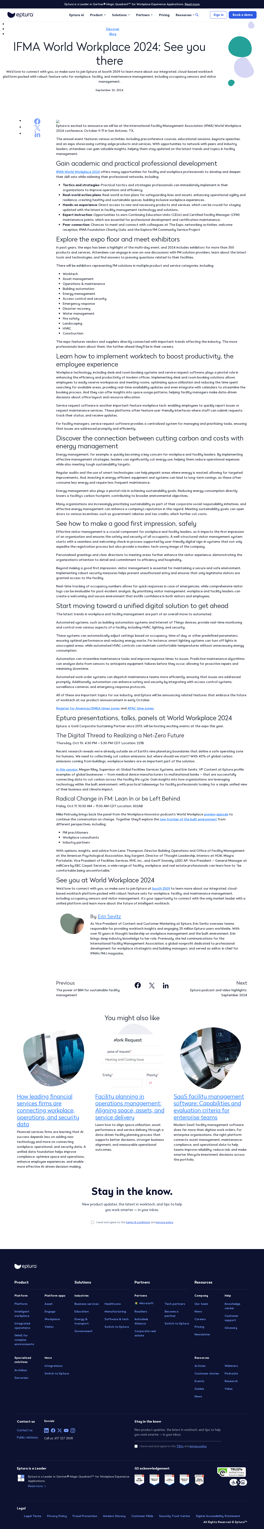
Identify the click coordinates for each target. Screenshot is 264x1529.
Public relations (27, 1437)
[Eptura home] (20, 15)
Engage (50, 1311)
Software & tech (117, 1319)
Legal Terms (32, 1516)
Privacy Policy (57, 1516)
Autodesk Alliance (141, 1321)
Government (83, 1331)
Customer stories (206, 1373)
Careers (200, 1319)
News (198, 1311)
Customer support (231, 1318)
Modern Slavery (114, 1516)
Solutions (119, 15)
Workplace (52, 1319)
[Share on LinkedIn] (166, 984)
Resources (184, 15)
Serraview (21, 1378)
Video (229, 1389)
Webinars (231, 1366)
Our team (201, 1304)
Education (81, 1311)
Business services (86, 1304)
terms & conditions (138, 1222)
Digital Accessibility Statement (218, 1516)
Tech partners (175, 1304)
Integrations (53, 1366)
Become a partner (171, 1313)
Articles (199, 1366)
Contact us (25, 1430)
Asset (49, 1304)
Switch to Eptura (57, 1373)
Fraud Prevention (85, 1516)
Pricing (164, 15)
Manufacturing (115, 1311)
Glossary (231, 1328)
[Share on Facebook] (138, 984)
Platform (20, 1304)
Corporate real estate (145, 1333)
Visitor (49, 1327)
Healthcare (113, 1304)
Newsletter (202, 1334)
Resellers (140, 1311)
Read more (192, 4)
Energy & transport (81, 1321)
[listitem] (46, 1430)
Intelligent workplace (21, 1313)
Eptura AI (76, 15)
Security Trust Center (174, 1516)
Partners (143, 15)
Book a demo (243, 15)
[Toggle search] (197, 15)
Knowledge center (232, 1306)
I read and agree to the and (134, 1222)
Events (199, 1381)
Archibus (20, 1370)
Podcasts (231, 1373)
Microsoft (146, 1303)
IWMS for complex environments (24, 1339)
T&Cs (180, 1446)
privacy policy (164, 1222)
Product (96, 15)
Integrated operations (22, 1325)
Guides (199, 1389)
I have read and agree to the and (173, 1446)
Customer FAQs (142, 1516)
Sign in (218, 15)
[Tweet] (152, 984)
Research (231, 1381)
